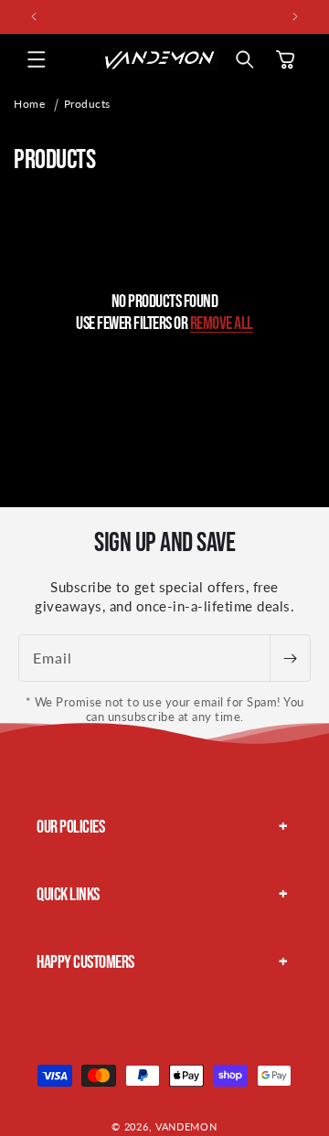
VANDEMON (186, 1126)
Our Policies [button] (70, 827)
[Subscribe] (290, 658)
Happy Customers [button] (85, 962)
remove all (221, 323)
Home (29, 104)
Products (87, 104)
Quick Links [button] (68, 895)
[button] (36, 59)
